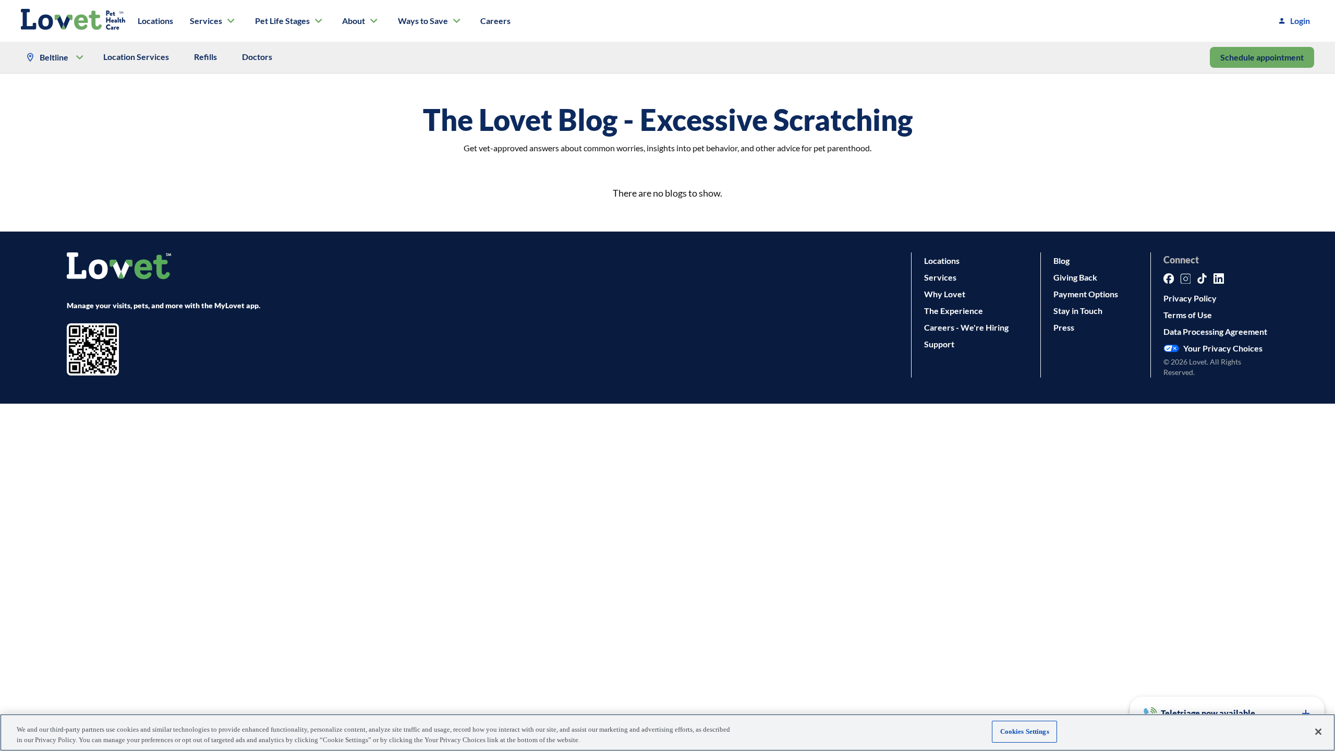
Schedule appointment (1262, 57)
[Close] (1318, 731)
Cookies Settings (1024, 731)
